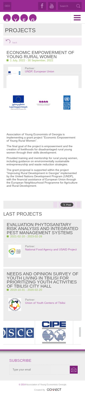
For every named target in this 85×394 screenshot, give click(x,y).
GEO (7, 6)
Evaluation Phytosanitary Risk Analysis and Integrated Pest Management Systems (42, 228)
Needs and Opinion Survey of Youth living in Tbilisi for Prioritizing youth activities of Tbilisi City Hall (42, 280)
